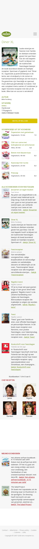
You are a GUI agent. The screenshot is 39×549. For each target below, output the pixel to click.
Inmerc (4, 105)
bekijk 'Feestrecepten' (23, 273)
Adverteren (14, 530)
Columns (17, 532)
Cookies (34, 530)
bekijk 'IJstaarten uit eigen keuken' (24, 211)
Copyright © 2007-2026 (13, 536)
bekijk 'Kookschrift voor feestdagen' (21, 368)
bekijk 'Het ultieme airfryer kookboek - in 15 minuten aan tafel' (23, 479)
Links (24, 532)
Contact (5, 530)
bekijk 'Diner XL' (29, 242)
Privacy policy (24, 530)
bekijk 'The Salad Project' (21, 504)
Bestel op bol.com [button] (20, 121)
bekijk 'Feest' (29, 337)
